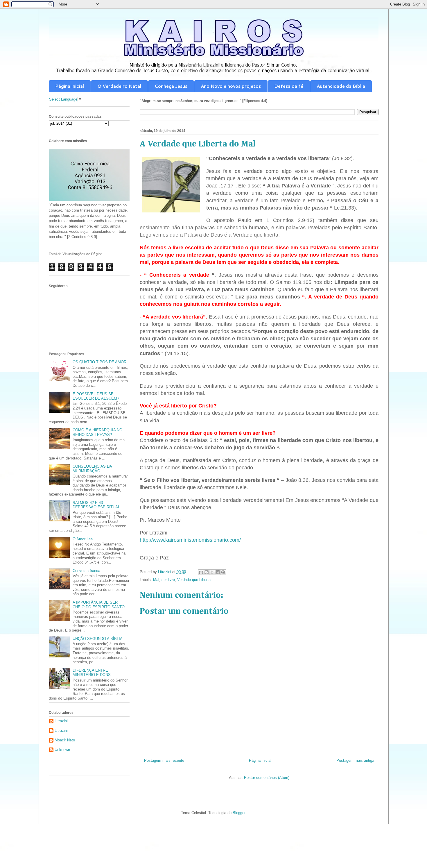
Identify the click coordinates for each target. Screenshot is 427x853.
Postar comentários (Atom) (266, 777)
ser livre (168, 579)
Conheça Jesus (171, 86)
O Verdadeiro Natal (119, 86)
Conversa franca (86, 570)
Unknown (62, 750)
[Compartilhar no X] (212, 572)
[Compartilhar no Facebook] (217, 572)
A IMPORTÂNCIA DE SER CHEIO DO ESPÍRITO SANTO (99, 604)
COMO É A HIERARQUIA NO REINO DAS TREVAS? (97, 432)
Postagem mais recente (164, 760)
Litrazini (61, 721)
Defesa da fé (288, 86)
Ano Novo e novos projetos (231, 86)
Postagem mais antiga (355, 760)
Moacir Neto (65, 740)
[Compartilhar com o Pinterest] (223, 572)
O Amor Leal (83, 539)
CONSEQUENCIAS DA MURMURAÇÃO (92, 468)
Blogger (239, 813)
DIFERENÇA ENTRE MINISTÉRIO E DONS (92, 672)
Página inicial (69, 86)
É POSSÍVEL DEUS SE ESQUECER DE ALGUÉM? (96, 396)
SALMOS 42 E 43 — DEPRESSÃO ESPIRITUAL (96, 504)
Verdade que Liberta (194, 579)
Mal (156, 579)
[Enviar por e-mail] (201, 572)
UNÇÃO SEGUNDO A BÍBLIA (98, 638)
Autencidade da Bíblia (341, 86)
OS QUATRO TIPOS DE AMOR (99, 362)
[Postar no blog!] (206, 572)
